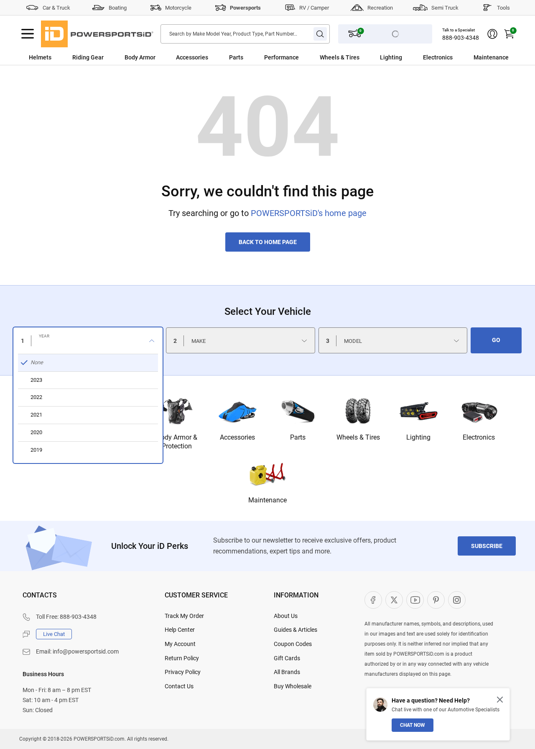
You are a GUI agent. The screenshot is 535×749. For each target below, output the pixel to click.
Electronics (438, 57)
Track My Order (184, 616)
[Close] (500, 700)
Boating (118, 8)
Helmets (40, 57)
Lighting (391, 57)
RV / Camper (314, 8)
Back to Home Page (268, 242)
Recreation (380, 8)
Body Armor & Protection (177, 441)
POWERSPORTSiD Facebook (373, 600)
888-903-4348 (460, 37)
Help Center (180, 629)
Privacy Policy (183, 672)
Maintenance (491, 57)
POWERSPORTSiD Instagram (457, 600)
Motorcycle (178, 8)
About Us (286, 616)
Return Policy (182, 658)
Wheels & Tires (339, 57)
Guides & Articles (295, 629)
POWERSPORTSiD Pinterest (436, 600)
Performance (281, 57)
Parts (236, 57)
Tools (503, 8)
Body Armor (140, 57)
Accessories (192, 57)
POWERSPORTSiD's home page (309, 213)
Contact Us (179, 686)
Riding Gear (88, 57)
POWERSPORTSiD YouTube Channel (415, 600)
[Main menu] (28, 34)
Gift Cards (287, 658)
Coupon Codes (293, 644)
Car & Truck (56, 8)
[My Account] (492, 34)
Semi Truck (445, 8)
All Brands (287, 672)
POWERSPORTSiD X (394, 600)
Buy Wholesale (292, 686)
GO (496, 340)
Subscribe (486, 546)
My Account (180, 644)
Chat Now (412, 725)
